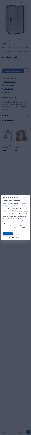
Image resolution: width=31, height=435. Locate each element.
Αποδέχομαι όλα (8, 233)
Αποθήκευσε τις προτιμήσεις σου (12, 237)
